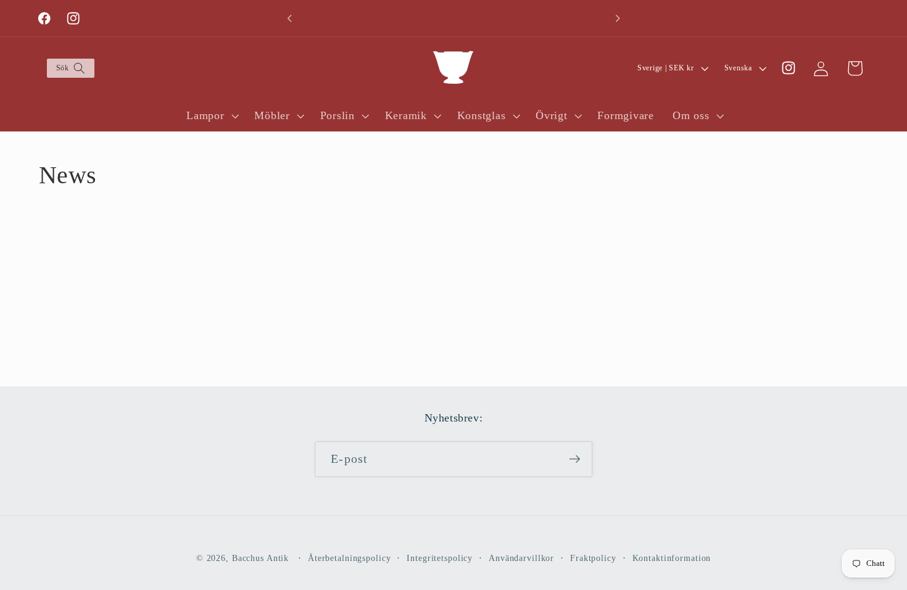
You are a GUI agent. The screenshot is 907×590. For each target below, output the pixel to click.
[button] (70, 68)
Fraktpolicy (593, 558)
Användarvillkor (521, 558)
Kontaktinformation (671, 558)
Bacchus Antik (260, 558)
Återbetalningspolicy (349, 558)
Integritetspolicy (440, 558)
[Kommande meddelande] (617, 18)
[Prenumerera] (575, 459)
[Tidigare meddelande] (289, 18)
